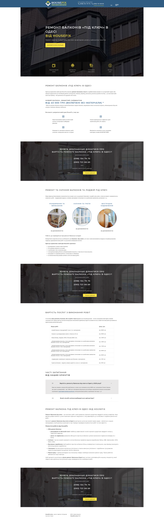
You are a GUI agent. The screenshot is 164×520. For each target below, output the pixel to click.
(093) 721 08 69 (98, 3)
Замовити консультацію (99, 5)
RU (111, 5)
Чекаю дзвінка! (90, 173)
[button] (82, 383)
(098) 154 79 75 (85, 3)
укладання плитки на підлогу (66, 391)
